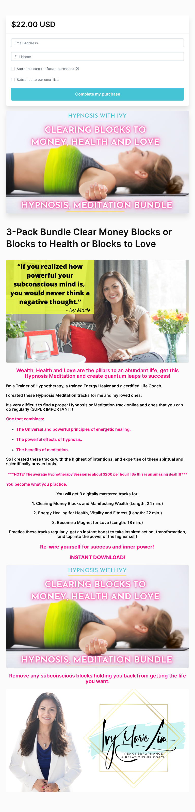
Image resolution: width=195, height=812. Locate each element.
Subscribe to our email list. (38, 80)
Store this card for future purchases (48, 69)
